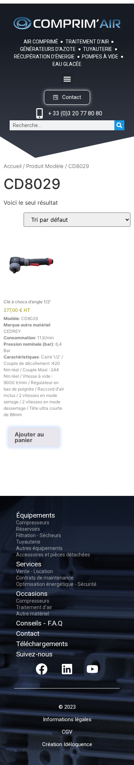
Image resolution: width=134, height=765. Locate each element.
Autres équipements (39, 548)
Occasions (32, 594)
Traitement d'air (34, 607)
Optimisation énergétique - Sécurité (56, 584)
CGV (67, 732)
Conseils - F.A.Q (39, 623)
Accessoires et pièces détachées (53, 554)
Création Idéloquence (67, 744)
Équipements (35, 515)
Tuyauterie (28, 542)
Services (28, 564)
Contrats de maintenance (45, 578)
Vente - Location (34, 571)
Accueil (12, 166)
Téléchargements (42, 644)
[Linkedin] (67, 669)
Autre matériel (32, 614)
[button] (67, 79)
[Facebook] (42, 669)
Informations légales (67, 719)
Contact (27, 633)
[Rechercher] (119, 125)
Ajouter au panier (29, 437)
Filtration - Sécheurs (38, 535)
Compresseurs (32, 522)
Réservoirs (28, 529)
